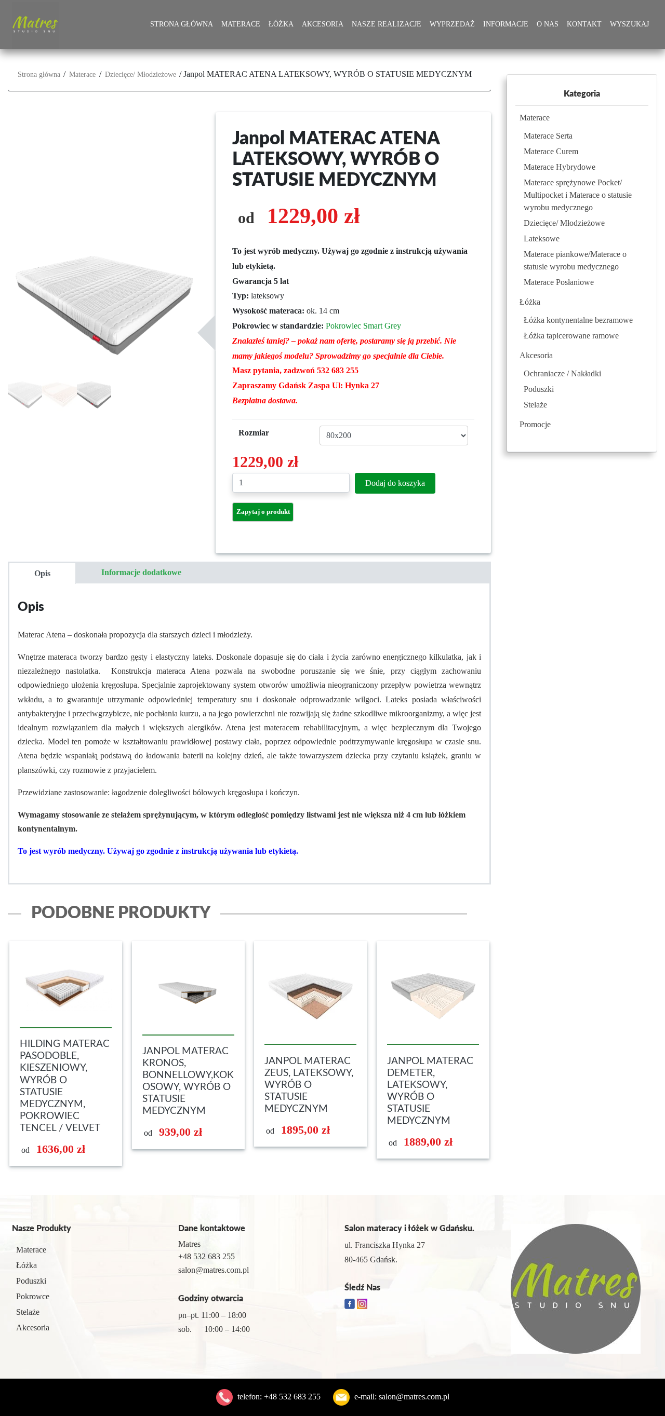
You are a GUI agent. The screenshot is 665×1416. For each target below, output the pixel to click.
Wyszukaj (629, 24)
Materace (240, 24)
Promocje (535, 424)
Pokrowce (32, 1296)
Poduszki (539, 389)
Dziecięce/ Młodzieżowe (140, 74)
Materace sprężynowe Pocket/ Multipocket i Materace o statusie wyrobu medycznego (578, 195)
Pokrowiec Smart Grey (363, 325)
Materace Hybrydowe (559, 166)
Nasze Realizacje (386, 24)
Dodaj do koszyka (395, 483)
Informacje (505, 24)
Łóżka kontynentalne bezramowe (578, 320)
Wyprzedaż (452, 24)
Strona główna (181, 24)
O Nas (547, 24)
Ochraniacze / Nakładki (562, 373)
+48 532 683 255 (292, 1396)
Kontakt (584, 24)
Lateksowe (542, 238)
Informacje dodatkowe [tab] (141, 572)
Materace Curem (551, 151)
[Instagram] (362, 1303)
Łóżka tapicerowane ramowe (571, 335)
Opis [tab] (42, 573)
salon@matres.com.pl (414, 1396)
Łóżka (281, 24)
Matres (189, 1244)
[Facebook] (350, 1303)
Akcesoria (322, 24)
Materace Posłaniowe (559, 282)
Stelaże (535, 404)
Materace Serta (548, 135)
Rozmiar (253, 432)
